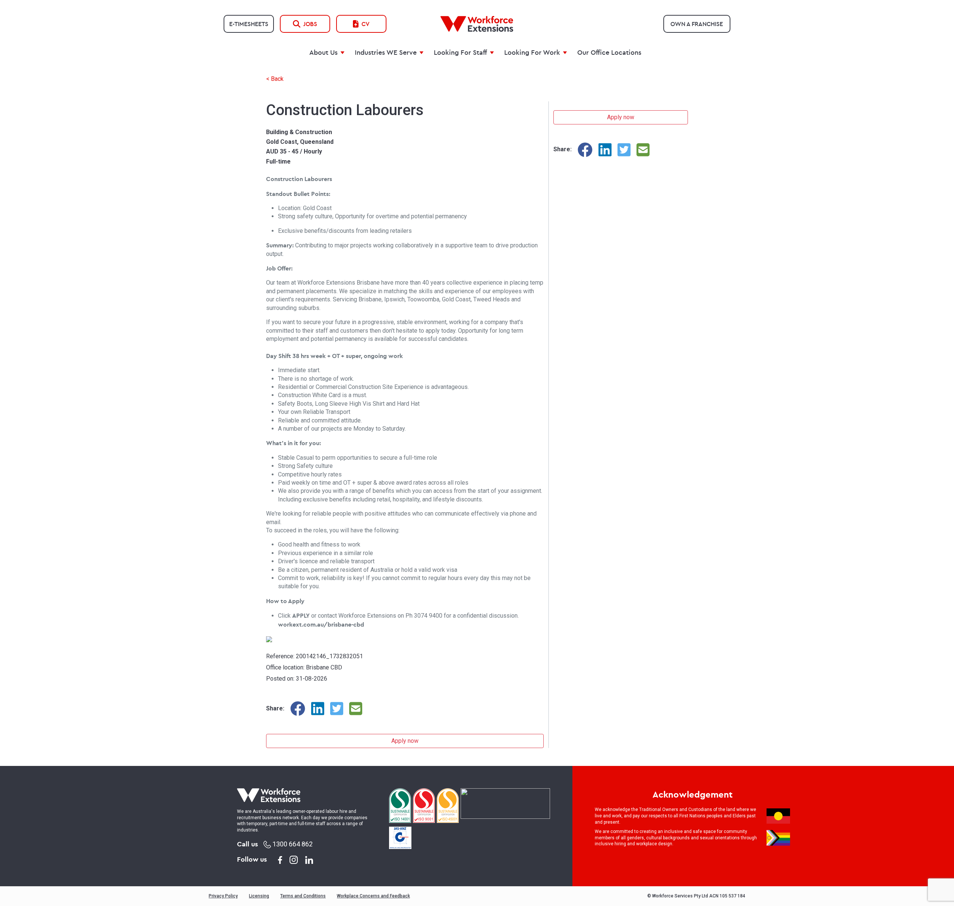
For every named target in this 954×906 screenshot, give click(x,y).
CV (365, 24)
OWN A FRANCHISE (696, 24)
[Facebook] (297, 708)
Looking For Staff (460, 52)
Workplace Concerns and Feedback (373, 896)
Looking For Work (532, 52)
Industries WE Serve (386, 52)
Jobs (310, 24)
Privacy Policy (223, 896)
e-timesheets (248, 24)
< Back (275, 78)
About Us (323, 52)
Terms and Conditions (303, 896)
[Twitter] (336, 708)
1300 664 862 (292, 844)
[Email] (355, 708)
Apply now (404, 740)
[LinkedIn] (317, 708)
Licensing (259, 896)
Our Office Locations (609, 52)
